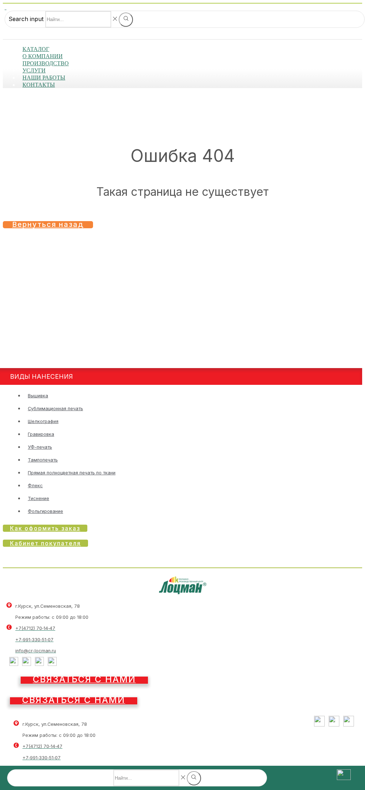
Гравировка (41, 434)
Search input (26, 18)
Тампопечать (43, 460)
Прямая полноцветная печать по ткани (71, 472)
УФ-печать (40, 447)
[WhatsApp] (52, 663)
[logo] (182, 592)
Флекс (35, 485)
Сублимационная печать (55, 408)
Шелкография (43, 421)
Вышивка (38, 395)
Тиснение (38, 498)
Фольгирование (45, 511)
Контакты (38, 85)
